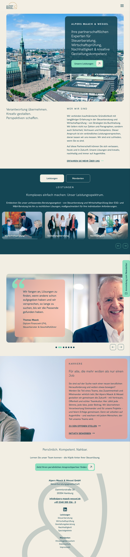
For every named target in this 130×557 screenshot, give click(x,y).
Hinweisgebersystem (65, 541)
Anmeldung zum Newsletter (126, 277)
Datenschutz (65, 544)
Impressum (65, 547)
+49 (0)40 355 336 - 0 (65, 502)
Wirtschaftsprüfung (65, 521)
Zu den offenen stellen (83, 426)
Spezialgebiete (65, 530)
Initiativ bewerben (80, 433)
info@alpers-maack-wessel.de (65, 498)
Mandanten (65, 537)
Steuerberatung (65, 518)
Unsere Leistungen (83, 63)
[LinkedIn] (65, 509)
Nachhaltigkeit (65, 527)
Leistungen (65, 514)
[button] (118, 245)
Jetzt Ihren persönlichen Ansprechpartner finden (61, 467)
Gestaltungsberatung (65, 524)
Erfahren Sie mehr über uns (83, 160)
